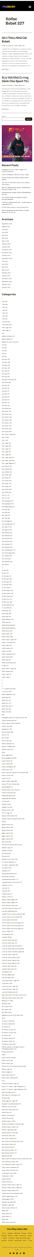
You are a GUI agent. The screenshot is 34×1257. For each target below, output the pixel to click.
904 (3, 714)
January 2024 (6, 275)
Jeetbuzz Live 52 (7, 885)
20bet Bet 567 (6, 622)
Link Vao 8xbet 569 (8, 977)
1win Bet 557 (6, 397)
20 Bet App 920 (7, 582)
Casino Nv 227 (6, 778)
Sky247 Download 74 (8, 1115)
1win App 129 (6, 359)
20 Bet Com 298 (7, 602)
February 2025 (6, 244)
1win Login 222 (6, 443)
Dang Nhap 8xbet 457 (8, 795)
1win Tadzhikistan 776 (8, 550)
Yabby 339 (5, 1219)
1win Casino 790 (7, 426)
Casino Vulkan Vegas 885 (9, 781)
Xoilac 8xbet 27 (6, 1216)
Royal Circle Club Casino (23, 1238)
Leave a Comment (7, 45)
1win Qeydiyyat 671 (7, 501)
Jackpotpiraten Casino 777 (10, 879)
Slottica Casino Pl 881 (8, 1121)
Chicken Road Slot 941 (9, 792)
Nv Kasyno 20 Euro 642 (9, 1032)
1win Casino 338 (7, 417)
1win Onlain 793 (6, 483)
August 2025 (5, 226)
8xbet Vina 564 (6, 712)
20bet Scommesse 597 (9, 662)
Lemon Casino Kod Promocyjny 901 (12, 925)
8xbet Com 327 (6, 703)
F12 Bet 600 (5, 801)
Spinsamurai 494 (7, 1156)
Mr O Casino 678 (7, 1006)
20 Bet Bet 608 (7, 584)
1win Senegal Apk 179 (8, 524)
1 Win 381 (4, 301)
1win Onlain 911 (6, 486)
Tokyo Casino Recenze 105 (10, 1170)
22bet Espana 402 (7, 671)
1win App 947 (6, 376)
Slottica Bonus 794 (8, 1118)
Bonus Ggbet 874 (7, 755)
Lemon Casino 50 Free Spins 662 (12, 917)
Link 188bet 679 (7, 972)
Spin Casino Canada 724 (9, 1138)
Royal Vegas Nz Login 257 (10, 1101)
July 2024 (5, 261)
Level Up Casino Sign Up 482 (10, 960)
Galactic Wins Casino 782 (9, 816)
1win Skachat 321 (7, 535)
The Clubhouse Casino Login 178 (12, 1164)
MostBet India (6, 1003)
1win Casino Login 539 (8, 434)
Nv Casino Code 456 (8, 1021)
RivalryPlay (22, 1235)
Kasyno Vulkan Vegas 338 (9, 899)
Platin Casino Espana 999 (9, 1078)
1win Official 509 (7, 469)
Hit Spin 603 (5, 856)
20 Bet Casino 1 (6, 587)
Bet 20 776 (5, 735)
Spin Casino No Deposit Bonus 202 (12, 1141)
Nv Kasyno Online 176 (8, 1038)
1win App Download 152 (9, 379)
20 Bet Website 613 (8, 605)
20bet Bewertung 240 (8, 625)
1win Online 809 (6, 489)
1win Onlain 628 (6, 480)
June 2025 (5, 232)
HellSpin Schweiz (7, 850)
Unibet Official (6, 1179)
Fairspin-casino (6, 804)
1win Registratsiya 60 (8, 506)
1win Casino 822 (7, 428)
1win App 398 (6, 362)
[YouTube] (13, 1253)
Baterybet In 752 (7, 729)
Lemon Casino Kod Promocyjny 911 (12, 928)
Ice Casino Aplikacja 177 (9, 862)
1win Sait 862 (6, 518)
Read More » (6, 69)
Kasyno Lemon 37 (7, 896)
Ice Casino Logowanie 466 (10, 865)
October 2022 (6, 287)
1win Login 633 (6, 451)
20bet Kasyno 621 (7, 648)
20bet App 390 (6, 616)
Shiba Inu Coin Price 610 (9, 1106)
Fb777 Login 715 (7, 813)
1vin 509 (4, 350)
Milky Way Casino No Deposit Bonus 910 (14, 995)
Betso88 (4, 1235)
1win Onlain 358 (6, 475)
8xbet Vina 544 (6, 709)
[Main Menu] (30, 7)
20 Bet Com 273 (7, 599)
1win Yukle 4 (5, 564)
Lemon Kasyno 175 (7, 931)
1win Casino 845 (7, 431)
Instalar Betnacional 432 (9, 873)
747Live (4, 1233)
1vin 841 (4, 353)
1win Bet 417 (5, 391)
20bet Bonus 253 (7, 631)
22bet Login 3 (6, 677)
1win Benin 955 (6, 382)
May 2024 (5, 267)
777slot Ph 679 (7, 691)
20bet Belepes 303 (8, 619)
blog (3, 752)
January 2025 (6, 247)
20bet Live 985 (6, 651)
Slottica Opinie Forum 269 (10, 1132)
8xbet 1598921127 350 (8, 694)
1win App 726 (6, 368)
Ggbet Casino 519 (7, 836)
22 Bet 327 (5, 665)
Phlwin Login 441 (7, 1069)
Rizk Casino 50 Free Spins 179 (11, 1095)
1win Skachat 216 (7, 532)
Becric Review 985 (7, 732)
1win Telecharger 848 (8, 553)
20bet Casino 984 (7, 636)
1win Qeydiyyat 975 (8, 503)
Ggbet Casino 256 (7, 833)
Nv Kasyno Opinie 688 (8, 1044)
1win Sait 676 (6, 515)
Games (4, 821)
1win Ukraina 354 (7, 555)
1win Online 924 (6, 492)
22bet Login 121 (6, 674)
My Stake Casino (7, 1012)
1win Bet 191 (5, 388)
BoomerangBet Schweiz (9, 758)
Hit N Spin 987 (6, 853)
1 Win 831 (4, 319)
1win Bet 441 (5, 394)
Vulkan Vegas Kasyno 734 (9, 1196)
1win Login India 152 (8, 457)
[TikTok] (20, 1253)
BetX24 (10, 1235)
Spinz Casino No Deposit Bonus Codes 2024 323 (17, 1158)
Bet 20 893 (5, 738)
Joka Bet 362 (6, 891)
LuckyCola (11, 1238)
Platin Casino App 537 (8, 1075)
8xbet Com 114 (6, 700)
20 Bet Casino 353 (7, 590)
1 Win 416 (4, 307)
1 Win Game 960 (7, 324)
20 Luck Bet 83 (6, 608)
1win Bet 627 (6, 399)
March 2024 (5, 270)
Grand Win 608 (6, 842)
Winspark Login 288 (8, 1205)
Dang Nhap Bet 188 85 (9, 798)
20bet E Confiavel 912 (8, 642)
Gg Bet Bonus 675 (7, 824)
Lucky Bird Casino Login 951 (10, 980)
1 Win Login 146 (6, 327)
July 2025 (5, 229)
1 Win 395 (5, 304)
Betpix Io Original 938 (8, 746)
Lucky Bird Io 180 (7, 983)
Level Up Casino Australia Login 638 (13, 951)
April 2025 (5, 238)
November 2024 (7, 252)
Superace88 (18, 1240)
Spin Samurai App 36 (8, 1147)
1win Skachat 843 (7, 547)
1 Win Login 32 (6, 330)
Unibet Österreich (7, 1182)
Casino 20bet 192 (7, 761)
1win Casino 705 (7, 423)
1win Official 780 (7, 472)
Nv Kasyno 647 (6, 1035)
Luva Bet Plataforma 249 (9, 992)
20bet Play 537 (6, 660)
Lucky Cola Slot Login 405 (10, 986)
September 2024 (7, 258)
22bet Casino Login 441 (9, 668)
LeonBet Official (7, 937)
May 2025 (5, 235)
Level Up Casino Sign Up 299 (10, 957)
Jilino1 (24, 1240)
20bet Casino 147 (7, 634)
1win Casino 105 (6, 411)
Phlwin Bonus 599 (7, 1060)
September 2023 (7, 281)
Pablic (4, 1054)
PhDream (24, 1233)
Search (4, 116)
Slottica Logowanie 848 (9, 1130)
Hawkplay (10, 1233)
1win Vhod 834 (6, 558)
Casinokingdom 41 (7, 787)
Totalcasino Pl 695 (7, 1176)
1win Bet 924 (6, 405)
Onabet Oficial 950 (7, 1052)
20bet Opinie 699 (7, 657)
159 (3, 333)
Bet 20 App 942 (7, 740)
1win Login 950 (6, 454)
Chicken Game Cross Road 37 (11, 790)
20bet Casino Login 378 (9, 639)
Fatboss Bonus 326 (8, 810)
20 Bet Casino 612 (7, 596)
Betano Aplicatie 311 (8, 743)
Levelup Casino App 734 (9, 969)
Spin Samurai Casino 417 (9, 1153)
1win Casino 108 (6, 414)
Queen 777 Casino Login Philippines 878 (14, 1089)
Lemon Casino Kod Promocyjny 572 (13, 922)
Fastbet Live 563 (7, 807)
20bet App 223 (6, 610)
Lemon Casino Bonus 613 (9, 920)
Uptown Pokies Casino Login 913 (12, 1187)
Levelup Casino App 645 (9, 966)
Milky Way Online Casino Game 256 (12, 998)
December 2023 (7, 278)
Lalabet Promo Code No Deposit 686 (13, 914)
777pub (29, 1240)
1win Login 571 (6, 449)
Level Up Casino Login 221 (10, 954)
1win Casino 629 (7, 420)
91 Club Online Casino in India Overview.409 (15, 207)
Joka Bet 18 (5, 888)
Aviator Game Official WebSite (11, 723)
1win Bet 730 (6, 402)
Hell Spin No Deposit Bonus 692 (12, 844)
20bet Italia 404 (7, 645)
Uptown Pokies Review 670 (10, 1190)
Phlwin (30, 1233)
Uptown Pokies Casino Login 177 (12, 1184)
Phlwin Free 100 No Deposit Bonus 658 (14, 1066)
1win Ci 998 (5, 437)
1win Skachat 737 (7, 544)
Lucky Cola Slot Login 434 (10, 989)
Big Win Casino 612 (7, 749)
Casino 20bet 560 (7, 764)
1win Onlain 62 (6, 478)
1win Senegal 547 (7, 521)
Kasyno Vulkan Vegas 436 (9, 902)
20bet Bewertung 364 (8, 628)
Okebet (5, 1238)
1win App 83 (5, 371)
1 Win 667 (5, 310)
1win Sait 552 (6, 512)
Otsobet (10, 1240)
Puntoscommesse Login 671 (10, 1083)
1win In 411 (5, 440)
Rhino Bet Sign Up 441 (8, 1092)
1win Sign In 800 (7, 530)
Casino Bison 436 (7, 769)
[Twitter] (10, 1253)
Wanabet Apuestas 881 (9, 1202)
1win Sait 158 (6, 509)
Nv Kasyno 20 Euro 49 (9, 1029)
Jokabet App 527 (7, 894)
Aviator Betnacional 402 (9, 720)
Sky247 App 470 (7, 1112)
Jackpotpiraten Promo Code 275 (12, 882)
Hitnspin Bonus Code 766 (9, 859)
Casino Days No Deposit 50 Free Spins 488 (15, 772)
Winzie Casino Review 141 (9, 1208)
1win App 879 (6, 374)
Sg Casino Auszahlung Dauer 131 (11, 1104)
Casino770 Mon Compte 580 (10, 784)
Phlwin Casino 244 (7, 1063)
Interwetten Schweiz (8, 876)
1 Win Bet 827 (6, 322)
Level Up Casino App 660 (9, 940)
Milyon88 (17, 1233)
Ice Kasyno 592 (6, 868)
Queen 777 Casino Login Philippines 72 (14, 1086)
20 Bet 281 (5, 570)
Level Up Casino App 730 (9, 943)
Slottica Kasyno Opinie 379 (10, 1127)
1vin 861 (4, 356)
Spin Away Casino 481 (8, 1135)
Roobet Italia (6, 1098)
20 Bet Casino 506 (7, 593)
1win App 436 (6, 365)
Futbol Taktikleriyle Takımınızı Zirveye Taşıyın (15, 174)
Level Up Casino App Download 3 (12, 946)
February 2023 (6, 284)
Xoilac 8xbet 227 (20, 45)
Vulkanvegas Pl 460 (8, 1199)
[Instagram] (17, 1253)
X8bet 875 (5, 1210)
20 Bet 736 (5, 573)
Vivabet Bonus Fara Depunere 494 (12, 1193)
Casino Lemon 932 (7, 775)
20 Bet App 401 (6, 576)
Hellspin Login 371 (7, 847)
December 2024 (7, 249)
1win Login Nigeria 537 (8, 463)
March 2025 (5, 241)
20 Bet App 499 (7, 579)
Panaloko (4, 1240)
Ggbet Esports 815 (7, 839)
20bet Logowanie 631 (8, 654)
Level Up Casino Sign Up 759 (10, 963)
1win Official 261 (7, 466)
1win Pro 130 (5, 495)
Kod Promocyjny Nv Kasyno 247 (11, 908)
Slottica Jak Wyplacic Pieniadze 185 (13, 1124)
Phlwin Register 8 (7, 1072)
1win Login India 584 (8, 460)
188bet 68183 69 (7, 339)
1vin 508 (4, 347)
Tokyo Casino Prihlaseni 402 (10, 1167)
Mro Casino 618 (6, 1009)
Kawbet (29, 1235)
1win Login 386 (6, 446)
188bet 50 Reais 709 (8, 336)
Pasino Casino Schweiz (9, 1057)
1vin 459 (4, 345)
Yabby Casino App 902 (9, 1222)
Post (3, 1080)
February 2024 (6, 273)
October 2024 (6, 255)
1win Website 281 (7, 561)
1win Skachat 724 (7, 541)
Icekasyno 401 (6, 870)
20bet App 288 (6, 613)
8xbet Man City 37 (7, 706)
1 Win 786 (5, 316)
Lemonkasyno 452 (7, 934)
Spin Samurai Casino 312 (9, 1150)
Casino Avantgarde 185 (9, 766)
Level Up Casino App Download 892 (13, 948)
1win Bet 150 (5, 385)
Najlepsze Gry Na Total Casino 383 (12, 1015)
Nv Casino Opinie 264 (8, 1024)
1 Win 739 (5, 313)
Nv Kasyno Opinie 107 (8, 1041)
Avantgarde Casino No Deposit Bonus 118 (14, 717)
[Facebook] (24, 1253)
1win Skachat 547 (7, 538)
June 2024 (5, 264)
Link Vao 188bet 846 (8, 974)
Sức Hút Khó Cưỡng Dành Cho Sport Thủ (15, 79)
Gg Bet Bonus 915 (7, 830)
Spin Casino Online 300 (9, 1144)
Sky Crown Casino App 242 (10, 1109)
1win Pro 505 (6, 498)
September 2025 (7, 223)
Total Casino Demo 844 (9, 1173)
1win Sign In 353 (7, 527)
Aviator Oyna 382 (7, 726)
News (3, 1018)
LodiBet (15, 1235)
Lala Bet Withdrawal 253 (9, 911)
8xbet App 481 (6, 697)
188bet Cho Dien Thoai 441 (10, 342)
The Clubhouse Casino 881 (10, 1161)
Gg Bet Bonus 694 (7, 827)
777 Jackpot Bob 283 (8, 688)
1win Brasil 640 (6, 408)
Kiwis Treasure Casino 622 (10, 905)
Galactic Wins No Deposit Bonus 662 (13, 818)
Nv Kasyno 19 (6, 1027)
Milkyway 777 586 (7, 1000)
